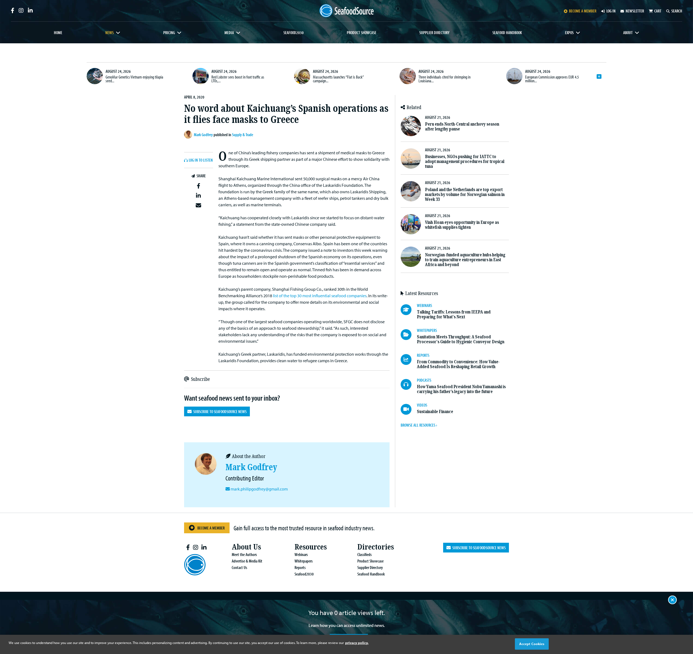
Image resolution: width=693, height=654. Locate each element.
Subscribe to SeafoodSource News (219, 411)
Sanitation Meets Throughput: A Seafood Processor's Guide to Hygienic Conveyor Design (460, 339)
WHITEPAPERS (427, 330)
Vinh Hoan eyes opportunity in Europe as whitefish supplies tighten (462, 224)
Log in (611, 11)
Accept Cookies (532, 644)
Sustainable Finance (435, 411)
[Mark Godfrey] (189, 134)
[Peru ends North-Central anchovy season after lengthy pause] (411, 126)
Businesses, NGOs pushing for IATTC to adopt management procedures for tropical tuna (464, 161)
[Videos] (409, 409)
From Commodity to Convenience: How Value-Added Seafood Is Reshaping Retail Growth (458, 364)
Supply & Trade (242, 134)
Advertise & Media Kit (247, 561)
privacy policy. (356, 642)
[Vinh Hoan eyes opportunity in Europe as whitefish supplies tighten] (411, 224)
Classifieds (364, 554)
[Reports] (409, 359)
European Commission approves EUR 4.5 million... (552, 78)
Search (676, 11)
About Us (246, 546)
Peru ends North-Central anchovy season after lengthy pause (462, 126)
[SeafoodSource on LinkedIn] (30, 10)
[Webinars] (409, 309)
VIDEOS (422, 405)
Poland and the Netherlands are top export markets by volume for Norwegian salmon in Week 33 (465, 194)
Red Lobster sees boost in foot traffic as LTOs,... (237, 78)
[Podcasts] (409, 384)
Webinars (301, 554)
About (628, 32)
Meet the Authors (244, 554)
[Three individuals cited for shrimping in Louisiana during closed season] (408, 76)
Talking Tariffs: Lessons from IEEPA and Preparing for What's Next (454, 314)
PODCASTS (424, 380)
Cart (657, 11)
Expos (569, 32)
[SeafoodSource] (346, 10)
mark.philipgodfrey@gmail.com (259, 489)
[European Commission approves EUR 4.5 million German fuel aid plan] (514, 76)
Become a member (582, 11)
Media (229, 32)
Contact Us (239, 567)
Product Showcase (361, 32)
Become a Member (211, 528)
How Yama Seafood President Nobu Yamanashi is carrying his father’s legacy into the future (461, 389)
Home (58, 32)
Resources (311, 546)
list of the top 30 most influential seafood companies (320, 295)
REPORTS (423, 355)
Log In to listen (201, 160)
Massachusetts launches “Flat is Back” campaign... (338, 78)
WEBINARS (424, 305)
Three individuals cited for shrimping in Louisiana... (444, 78)
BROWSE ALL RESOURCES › (419, 425)
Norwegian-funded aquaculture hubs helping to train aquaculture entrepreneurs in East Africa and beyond (465, 260)
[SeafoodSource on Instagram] (21, 10)
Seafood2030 (293, 32)
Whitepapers (304, 561)
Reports (300, 567)
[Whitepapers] (409, 334)
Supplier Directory (434, 32)
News (109, 32)
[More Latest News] (599, 76)
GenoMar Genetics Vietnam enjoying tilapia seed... (134, 78)
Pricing (169, 32)
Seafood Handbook (507, 32)
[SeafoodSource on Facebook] (12, 10)
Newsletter (635, 11)
